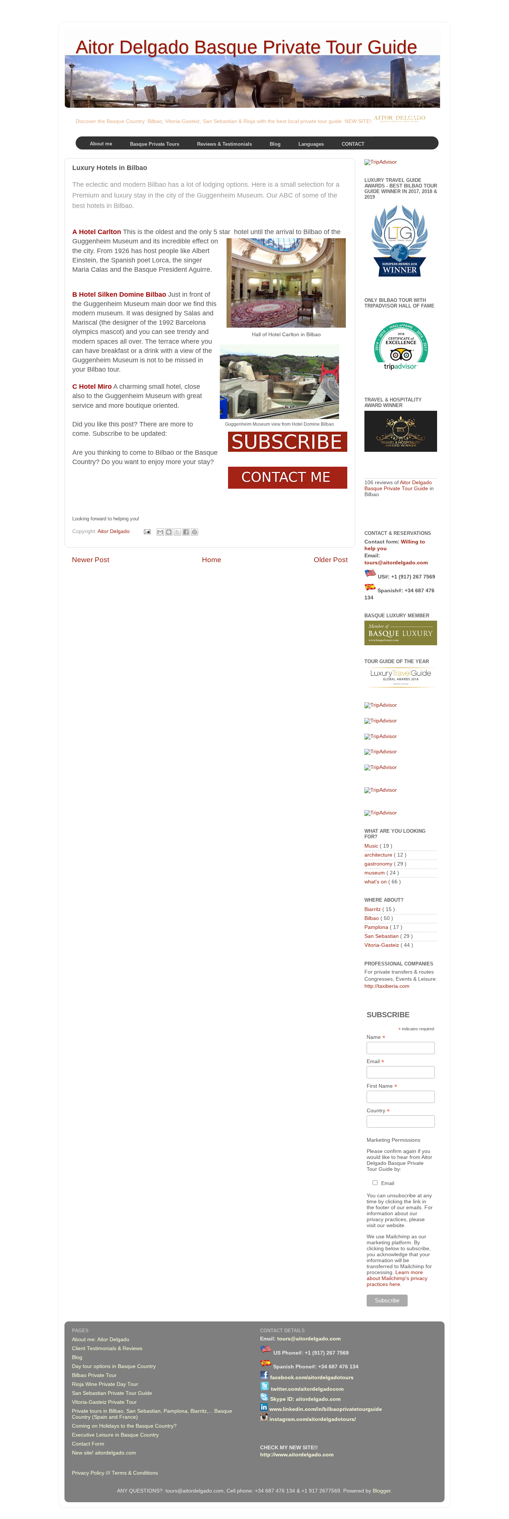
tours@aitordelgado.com (396, 562)
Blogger (382, 1491)
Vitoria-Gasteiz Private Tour (104, 1402)
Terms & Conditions (135, 1473)
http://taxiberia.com (387, 986)
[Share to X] (177, 532)
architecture (379, 855)
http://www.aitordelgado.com (296, 1454)
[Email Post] (146, 531)
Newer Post (90, 560)
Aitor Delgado (114, 531)
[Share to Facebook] (186, 532)
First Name (382, 1086)
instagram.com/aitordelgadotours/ (312, 1419)
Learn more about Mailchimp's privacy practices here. (397, 1278)
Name (376, 1037)
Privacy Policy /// (92, 1473)
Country (378, 1110)
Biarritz (373, 909)
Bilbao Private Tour (94, 1375)
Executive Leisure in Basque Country (115, 1435)
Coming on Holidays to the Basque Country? (124, 1426)
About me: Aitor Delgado (100, 1339)
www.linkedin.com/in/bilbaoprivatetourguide (325, 1409)
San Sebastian (382, 936)
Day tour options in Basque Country (114, 1366)
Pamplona (377, 927)
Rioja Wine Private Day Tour (105, 1384)
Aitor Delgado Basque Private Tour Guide (246, 47)
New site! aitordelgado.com (104, 1453)
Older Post (331, 560)
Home (211, 560)
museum (375, 873)
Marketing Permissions (393, 1140)
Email (375, 1061)
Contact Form (88, 1444)
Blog (77, 1357)
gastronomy (379, 864)
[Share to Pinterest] (194, 532)
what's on (376, 882)
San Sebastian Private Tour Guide (112, 1393)
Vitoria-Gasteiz (382, 945)
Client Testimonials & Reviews (107, 1348)
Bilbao (372, 918)
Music (372, 846)
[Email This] (160, 532)
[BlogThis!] (169, 532)
